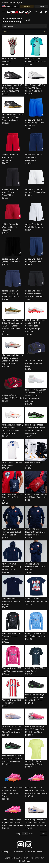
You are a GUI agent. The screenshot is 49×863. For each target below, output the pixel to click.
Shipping (4, 852)
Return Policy (29, 852)
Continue (27, 6)
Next (43, 833)
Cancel (41, 6)
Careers (39, 852)
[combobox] (10, 6)
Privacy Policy (18, 852)
